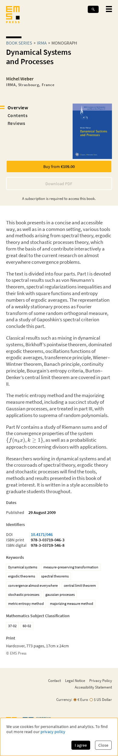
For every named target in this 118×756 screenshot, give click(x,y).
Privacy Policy (100, 680)
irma (42, 43)
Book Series (19, 43)
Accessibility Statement (93, 687)
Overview (18, 107)
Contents (18, 115)
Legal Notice (75, 680)
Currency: (64, 699)
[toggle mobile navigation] (109, 9)
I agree (81, 745)
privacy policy (53, 731)
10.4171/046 (42, 534)
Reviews (16, 123)
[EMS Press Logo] (13, 15)
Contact (54, 680)
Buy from (59, 166)
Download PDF (58, 183)
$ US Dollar (103, 699)
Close (103, 745)
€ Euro (82, 699)
